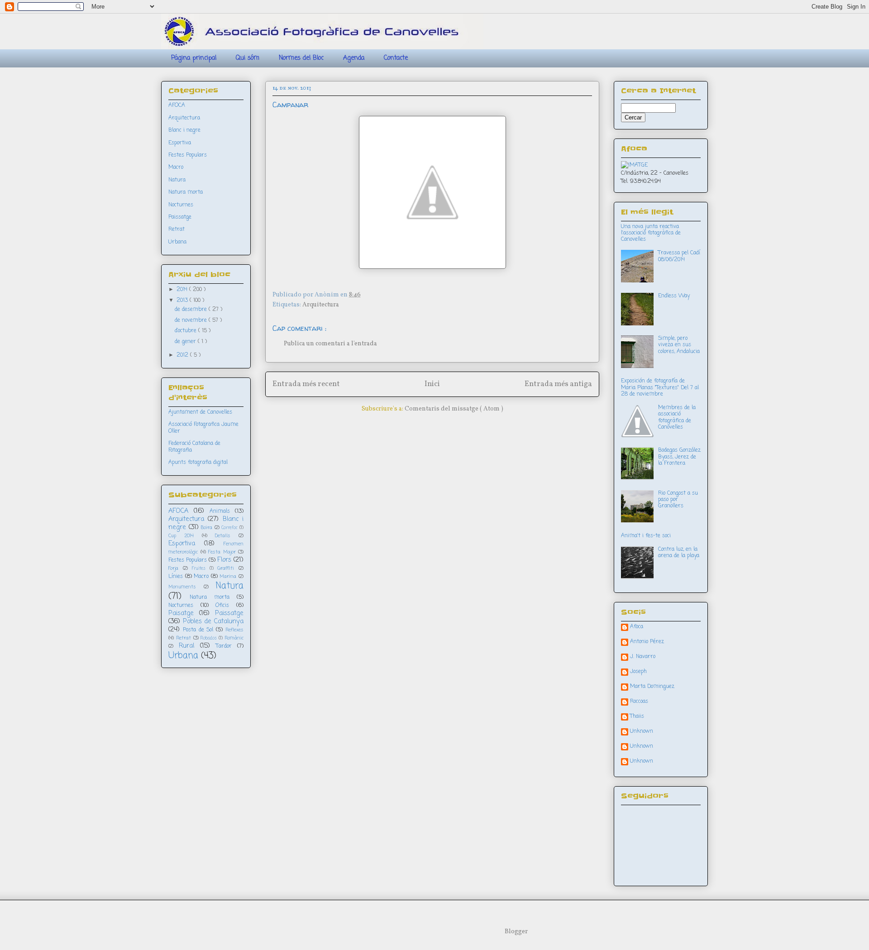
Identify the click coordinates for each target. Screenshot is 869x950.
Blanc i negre (184, 130)
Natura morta (185, 192)
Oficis (222, 606)
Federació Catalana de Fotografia (194, 446)
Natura (177, 180)
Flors (224, 560)
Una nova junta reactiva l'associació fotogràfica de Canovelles (651, 233)
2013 (183, 300)
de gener (186, 342)
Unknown (641, 731)
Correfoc (229, 528)
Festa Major (222, 552)
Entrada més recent (306, 384)
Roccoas (639, 702)
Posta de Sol (198, 630)
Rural (186, 646)
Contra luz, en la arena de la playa (678, 552)
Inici (432, 384)
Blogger (516, 931)
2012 (183, 355)
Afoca (636, 627)
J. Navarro (642, 657)
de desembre (192, 310)
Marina (228, 576)
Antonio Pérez (647, 642)
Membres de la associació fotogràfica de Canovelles (677, 417)
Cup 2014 (181, 535)
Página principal (193, 58)
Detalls (222, 535)
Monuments (182, 587)
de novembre (192, 320)
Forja (173, 568)
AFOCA (176, 105)
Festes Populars (187, 155)
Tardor (224, 646)
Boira (206, 527)
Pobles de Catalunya (213, 621)
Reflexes (234, 630)
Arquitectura (320, 305)
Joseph (638, 672)
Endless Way (674, 296)
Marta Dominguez (652, 687)
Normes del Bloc (301, 58)
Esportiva (179, 143)
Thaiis (637, 717)
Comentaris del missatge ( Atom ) (454, 409)
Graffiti (225, 568)
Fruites (198, 568)
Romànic (234, 638)
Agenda (353, 58)
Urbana (177, 242)
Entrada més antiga (558, 384)
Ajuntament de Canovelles (200, 412)
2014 (183, 290)
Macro (175, 167)
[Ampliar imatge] (634, 165)
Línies (175, 577)
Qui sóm (247, 58)
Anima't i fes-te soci (646, 536)
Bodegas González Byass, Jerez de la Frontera (679, 457)
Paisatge (181, 613)
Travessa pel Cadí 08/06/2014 (679, 256)
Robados (209, 638)
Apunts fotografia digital (198, 462)
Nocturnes (180, 205)
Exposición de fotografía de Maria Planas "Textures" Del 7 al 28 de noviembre (660, 387)
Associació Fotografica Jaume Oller (203, 427)
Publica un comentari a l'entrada (330, 343)
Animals (220, 511)
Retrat (176, 229)
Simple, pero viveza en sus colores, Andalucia (679, 345)
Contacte (396, 58)
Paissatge (179, 217)
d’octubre (186, 331)
